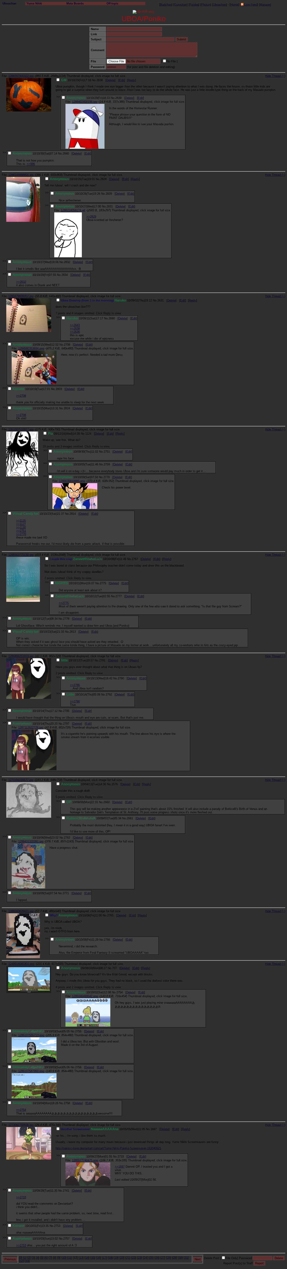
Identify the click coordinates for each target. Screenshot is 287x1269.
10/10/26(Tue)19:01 (72, 179)
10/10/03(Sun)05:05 (41, 1031)
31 (186, 1257)
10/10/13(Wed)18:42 (89, 678)
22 (133, 1257)
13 (81, 1257)
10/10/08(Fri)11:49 (88, 559)
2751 (107, 451)
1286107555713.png (31, 1035)
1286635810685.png (72, 481)
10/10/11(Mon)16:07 (74, 583)
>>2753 (21, 1245)
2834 (64, 275)
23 (139, 1257)
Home (234, 4)
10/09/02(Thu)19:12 (106, 300)
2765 (110, 915)
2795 (66, 711)
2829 (109, 193)
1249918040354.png (21, 964)
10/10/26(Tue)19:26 (77, 193)
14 (87, 1257)
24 (145, 1257)
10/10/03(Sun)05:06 (41, 1067)
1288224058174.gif (73, 210)
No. (94, 80)
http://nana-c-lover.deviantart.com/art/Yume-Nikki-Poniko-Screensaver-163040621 (108, 1148)
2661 (130, 818)
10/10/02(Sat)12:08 (88, 992)
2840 (66, 153)
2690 (112, 318)
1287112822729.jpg (30, 727)
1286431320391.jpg (30, 841)
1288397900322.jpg (20, 76)
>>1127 (21, 524)
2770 (106, 477)
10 (63, 1257)
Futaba (193, 4)
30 (180, 1257)
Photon (205, 4)
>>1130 (21, 527)
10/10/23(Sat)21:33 (38, 631)
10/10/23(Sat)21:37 (38, 513)
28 (168, 1257)
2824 (67, 408)
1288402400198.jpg (84, 101)
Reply (131, 80)
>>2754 (21, 1110)
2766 (107, 939)
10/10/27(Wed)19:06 (36, 262)
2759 (107, 464)
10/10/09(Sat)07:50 (75, 477)
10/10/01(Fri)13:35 (31, 1226)
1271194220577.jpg (20, 780)
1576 (114, 784)
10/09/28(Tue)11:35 (35, 1190)
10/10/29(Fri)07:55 (34, 275)
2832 (67, 262)
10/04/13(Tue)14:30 (83, 784)
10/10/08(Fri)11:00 (76, 915)
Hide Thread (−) (275, 76)
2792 (109, 694)
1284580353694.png (31, 348)
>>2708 (21, 395)
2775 (103, 583)
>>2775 (64, 603)
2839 (118, 98)
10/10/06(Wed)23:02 (36, 837)
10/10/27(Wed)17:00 (78, 206)
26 (157, 1257)
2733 (120, 1156)
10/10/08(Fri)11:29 (76, 939)
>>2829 (91, 216)
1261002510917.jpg (20, 429)
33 (27, 1261)
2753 (57, 1226)
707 (114, 968)
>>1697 (120, 1166)
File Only (231, 1258)
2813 (73, 631)
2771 (66, 893)
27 (162, 1257)
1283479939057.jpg (20, 296)
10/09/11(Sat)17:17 (84, 318)
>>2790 (75, 701)
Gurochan (180, 4)
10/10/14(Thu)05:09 (83, 694)
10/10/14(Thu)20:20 (35, 723)
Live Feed (250, 4)
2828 (103, 179)
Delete (110, 80)
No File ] (172, 61)
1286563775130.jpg (20, 554)
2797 (66, 723)
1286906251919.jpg (20, 656)
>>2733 (21, 1197)
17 (104, 1257)
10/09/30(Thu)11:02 (75, 451)
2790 (121, 678)
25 (151, 1257)
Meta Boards (75, 3)
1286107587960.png (31, 1071)
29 (174, 1257)
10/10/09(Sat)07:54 (35, 893)
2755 (78, 1031)
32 (21, 1261)
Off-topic (112, 3)
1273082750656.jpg (20, 1125)
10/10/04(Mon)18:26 (35, 1103)
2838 (99, 80)
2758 (67, 1103)
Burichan (166, 4)
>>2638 (75, 328)
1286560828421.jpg (20, 911)
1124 (88, 433)
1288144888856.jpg (20, 175)
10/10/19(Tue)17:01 (31, 389)
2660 (106, 802)
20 (122, 1257)
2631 (160, 300)
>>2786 (75, 685)
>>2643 (75, 325)
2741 (66, 1190)
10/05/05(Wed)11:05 (103, 1129)
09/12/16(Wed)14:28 (64, 433)
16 (98, 1257)
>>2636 (75, 332)
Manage (265, 4)
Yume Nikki (34, 3)
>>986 (31, 164)
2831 (110, 206)
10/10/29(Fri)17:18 (76, 80)
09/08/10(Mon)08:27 (84, 968)
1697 (153, 1129)
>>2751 (21, 530)
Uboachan (9, 3)
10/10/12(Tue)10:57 (77, 660)
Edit (121, 80)
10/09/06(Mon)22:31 (82, 802)
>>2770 (21, 534)
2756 (78, 1067)
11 (69, 1257)
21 (127, 1257)
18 (110, 1257)
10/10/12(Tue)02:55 (82, 596)
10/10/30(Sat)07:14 (35, 153)
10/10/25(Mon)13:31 (35, 408)
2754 (119, 992)
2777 (118, 596)
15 (92, 1257)
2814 (73, 513)
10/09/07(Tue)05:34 (93, 818)
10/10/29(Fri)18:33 (88, 98)
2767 (135, 559)
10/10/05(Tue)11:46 (75, 464)
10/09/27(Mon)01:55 (89, 1156)
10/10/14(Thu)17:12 (35, 711)
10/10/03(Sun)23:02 (35, 1238)
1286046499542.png (85, 996)
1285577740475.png (85, 1160)
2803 (59, 389)
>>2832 (21, 281)
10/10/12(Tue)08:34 (35, 618)
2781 (102, 660)
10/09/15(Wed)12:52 (36, 344)
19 (116, 1257)
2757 (66, 1238)
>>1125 (21, 520)
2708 (67, 344)
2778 (66, 618)
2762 (67, 837)
